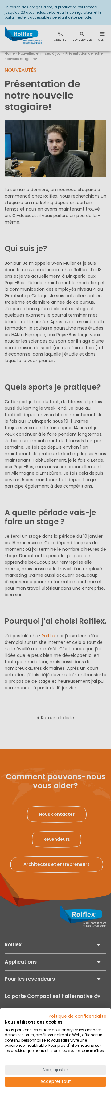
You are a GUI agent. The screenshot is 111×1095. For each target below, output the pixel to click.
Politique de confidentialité (77, 1016)
